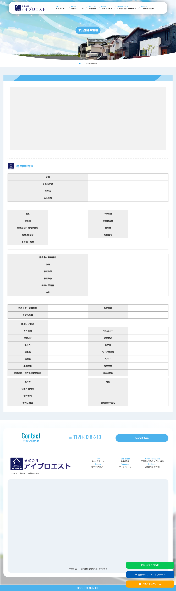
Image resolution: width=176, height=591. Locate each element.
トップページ (61, 7)
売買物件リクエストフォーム (151, 575)
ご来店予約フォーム (151, 584)
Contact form (142, 438)
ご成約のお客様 (147, 7)
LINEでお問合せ (151, 565)
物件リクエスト (77, 7)
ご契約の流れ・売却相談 (126, 7)
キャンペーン (106, 7)
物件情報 (92, 7)
